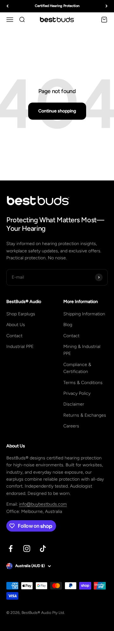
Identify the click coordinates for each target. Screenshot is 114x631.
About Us (15, 324)
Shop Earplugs (20, 314)
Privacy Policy (77, 393)
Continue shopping (57, 111)
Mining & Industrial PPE (81, 350)
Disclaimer (73, 404)
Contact (14, 335)
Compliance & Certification (77, 368)
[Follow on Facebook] (10, 548)
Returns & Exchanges (84, 415)
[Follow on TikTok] (43, 548)
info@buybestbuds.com (43, 504)
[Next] (106, 6)
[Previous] (7, 6)
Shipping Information (84, 314)
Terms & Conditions (83, 382)
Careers (71, 426)
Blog (67, 324)
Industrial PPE (20, 346)
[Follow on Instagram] (26, 548)
